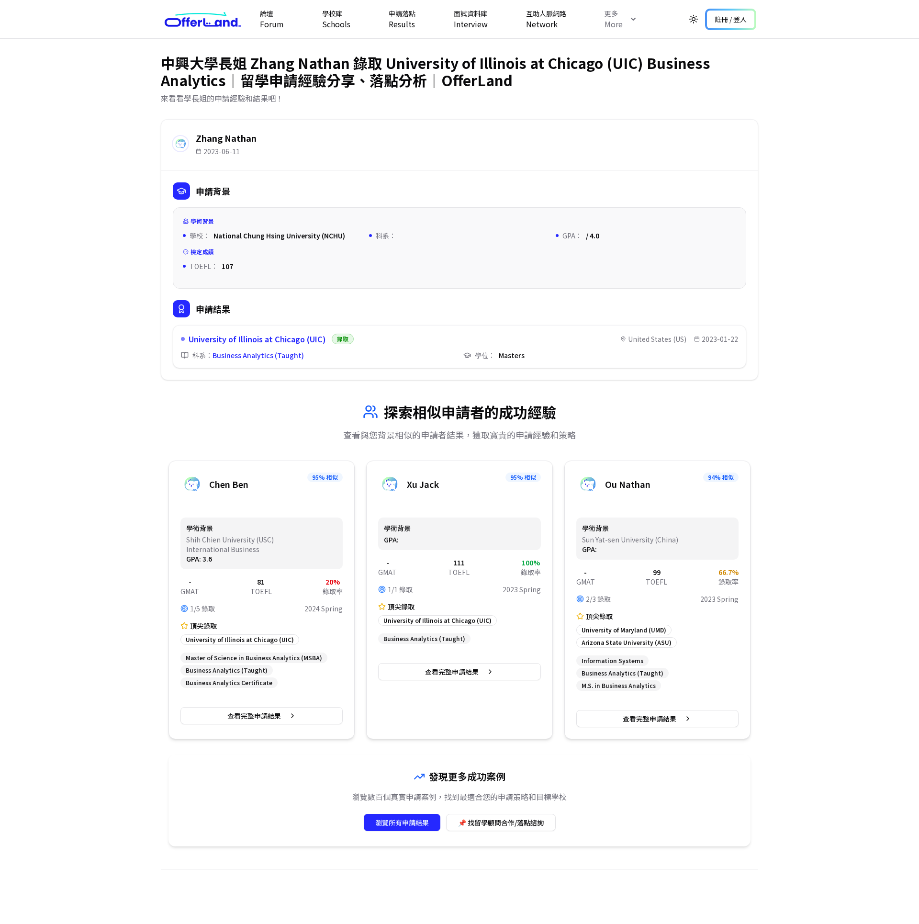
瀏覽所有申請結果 (402, 822)
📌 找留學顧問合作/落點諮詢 (501, 822)
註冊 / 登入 (731, 19)
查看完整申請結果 (254, 716)
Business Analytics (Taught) (258, 355)
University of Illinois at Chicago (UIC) (257, 339)
